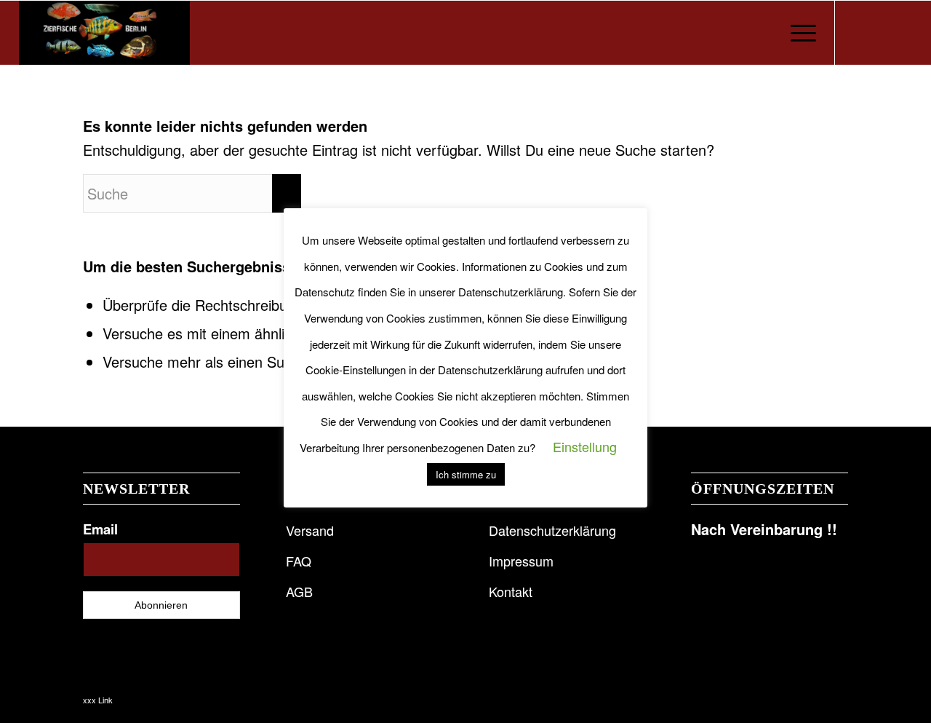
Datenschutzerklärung (552, 530)
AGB (299, 591)
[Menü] (798, 33)
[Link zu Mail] (901, 32)
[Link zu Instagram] (879, 32)
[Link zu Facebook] (857, 32)
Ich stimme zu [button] (466, 474)
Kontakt (510, 591)
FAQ (298, 560)
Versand (310, 530)
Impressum (521, 560)
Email (100, 529)
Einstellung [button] (585, 446)
